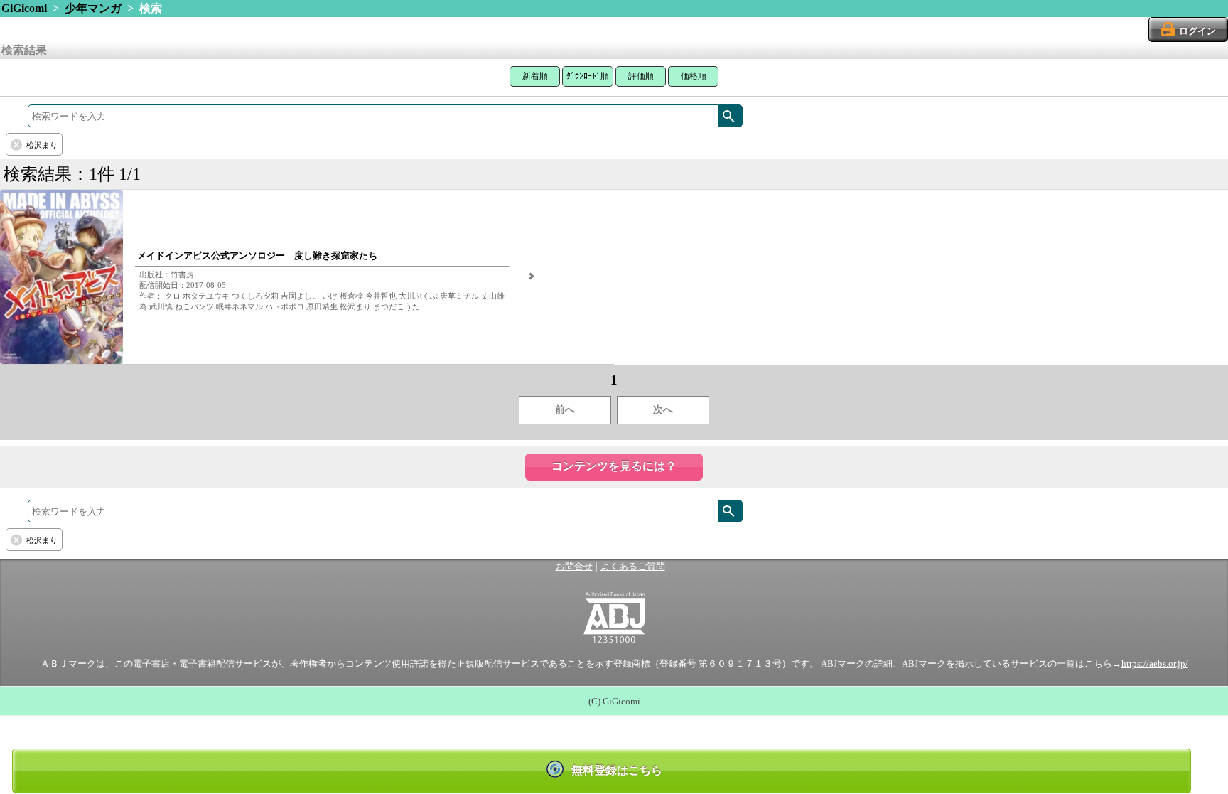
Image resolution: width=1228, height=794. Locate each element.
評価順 (641, 76)
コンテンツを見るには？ (614, 466)
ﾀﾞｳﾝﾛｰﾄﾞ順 (587, 76)
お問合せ (574, 567)
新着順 (535, 76)
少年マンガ (93, 8)
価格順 (693, 76)
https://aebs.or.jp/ (1154, 664)
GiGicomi (24, 8)
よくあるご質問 (632, 567)
